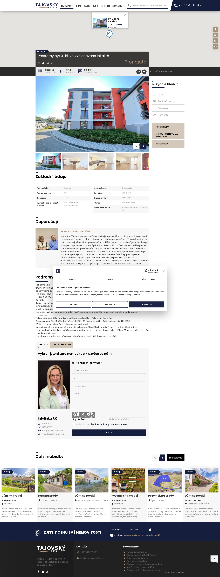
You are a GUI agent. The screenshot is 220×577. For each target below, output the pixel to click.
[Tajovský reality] (47, 5)
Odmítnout (73, 304)
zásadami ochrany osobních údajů (108, 424)
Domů (155, 71)
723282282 (47, 427)
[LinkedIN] (215, 35)
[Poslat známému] (138, 71)
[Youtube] (215, 46)
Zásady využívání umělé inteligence (144, 570)
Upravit (108, 304)
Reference (105, 6)
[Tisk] (144, 71)
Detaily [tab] (110, 279)
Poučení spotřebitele (137, 552)
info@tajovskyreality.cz (53, 430)
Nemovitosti (167, 71)
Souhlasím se (82, 424)
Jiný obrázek (79, 419)
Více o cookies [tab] (148, 279)
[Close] (125, 15)
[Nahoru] (214, 559)
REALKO (181, 572)
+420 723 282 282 (190, 5)
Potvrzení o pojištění (137, 561)
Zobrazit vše (175, 457)
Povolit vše (147, 304)
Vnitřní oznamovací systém (140, 567)
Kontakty (117, 6)
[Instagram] (215, 40)
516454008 (47, 423)
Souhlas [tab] (71, 279)
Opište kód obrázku (119, 419)
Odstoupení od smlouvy (139, 558)
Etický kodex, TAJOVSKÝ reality (142, 555)
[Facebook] (215, 29)
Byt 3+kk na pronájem (113, 20)
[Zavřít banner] (163, 271)
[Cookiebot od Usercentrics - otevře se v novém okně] (147, 271)
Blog (95, 6)
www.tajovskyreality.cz (53, 434)
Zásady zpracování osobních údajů (144, 564)
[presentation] (155, 457)
